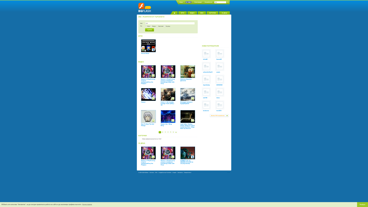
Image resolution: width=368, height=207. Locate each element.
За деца (168, 26)
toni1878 (218, 110)
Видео (154, 26)
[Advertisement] (215, 31)
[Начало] (174, 13)
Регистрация (198, 2)
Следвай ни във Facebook (165, 172)
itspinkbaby (206, 85)
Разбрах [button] (362, 204)
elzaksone (206, 110)
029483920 (219, 85)
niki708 (205, 98)
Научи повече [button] (87, 204)
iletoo (218, 98)
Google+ (174, 172)
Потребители (208, 2)
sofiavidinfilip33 (207, 72)
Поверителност (187, 172)
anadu (218, 72)
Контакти (152, 172)
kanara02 (219, 59)
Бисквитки (180, 172)
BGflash (146, 172)
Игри (148, 26)
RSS (156, 172)
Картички (160, 26)
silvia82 (205, 59)
